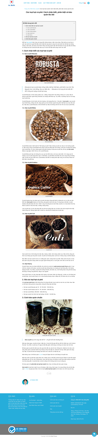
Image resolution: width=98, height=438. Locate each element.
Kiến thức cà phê (34, 8)
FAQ (51, 409)
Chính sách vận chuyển (56, 406)
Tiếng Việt (81, 3)
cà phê (40, 354)
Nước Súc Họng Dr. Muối (35, 402)
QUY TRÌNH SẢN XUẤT (49, 3)
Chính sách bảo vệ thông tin (57, 399)
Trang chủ (26, 8)
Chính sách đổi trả (54, 403)
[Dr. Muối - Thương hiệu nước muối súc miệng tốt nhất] (15, 3)
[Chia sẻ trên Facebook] (48, 373)
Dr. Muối (26, 368)
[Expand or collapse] (74, 23)
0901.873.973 (80, 419)
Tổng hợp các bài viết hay (56, 412)
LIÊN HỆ (59, 3)
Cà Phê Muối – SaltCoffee (35, 400)
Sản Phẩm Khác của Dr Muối (36, 405)
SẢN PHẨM (34, 3)
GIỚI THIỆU (27, 3)
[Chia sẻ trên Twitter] (50, 373)
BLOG (39, 3)
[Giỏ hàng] (88, 3)
